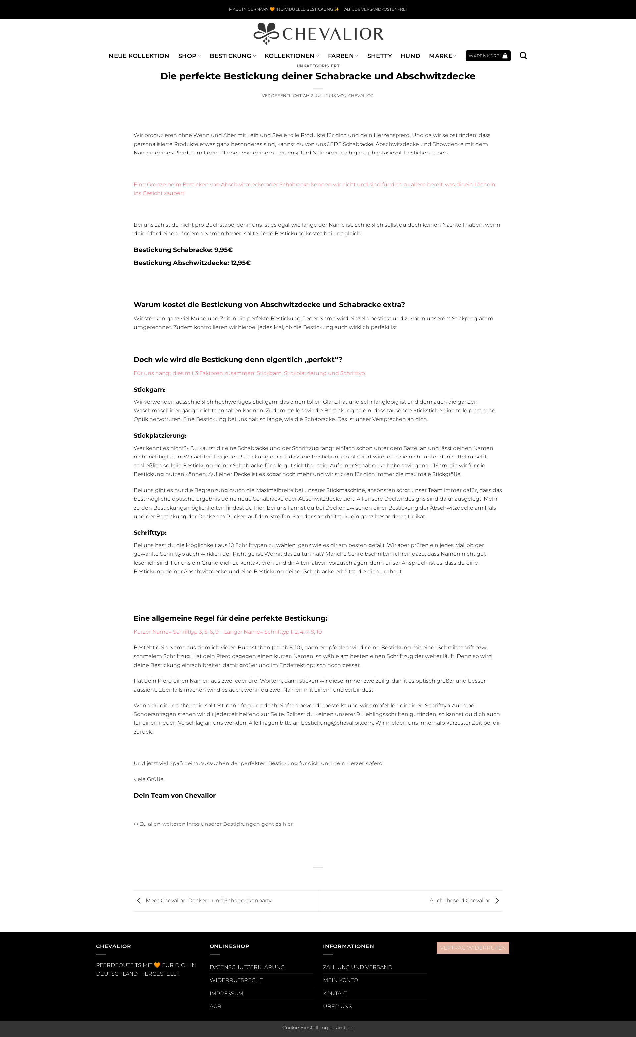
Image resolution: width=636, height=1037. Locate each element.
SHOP (187, 56)
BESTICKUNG (231, 56)
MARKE (440, 56)
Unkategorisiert (318, 66)
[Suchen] (523, 55)
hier (259, 507)
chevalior (361, 95)
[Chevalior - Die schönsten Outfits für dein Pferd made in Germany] (318, 33)
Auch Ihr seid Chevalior (460, 900)
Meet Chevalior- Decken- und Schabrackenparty (207, 900)
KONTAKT (335, 993)
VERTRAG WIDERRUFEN (473, 948)
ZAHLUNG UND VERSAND (357, 967)
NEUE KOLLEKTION (139, 56)
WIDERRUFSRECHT (236, 980)
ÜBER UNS (337, 1006)
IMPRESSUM (226, 993)
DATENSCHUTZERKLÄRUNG (247, 967)
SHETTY (379, 56)
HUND (410, 56)
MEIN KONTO (340, 980)
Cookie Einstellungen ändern (318, 1028)
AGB (215, 1006)
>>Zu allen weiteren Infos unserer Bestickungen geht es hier (213, 824)
